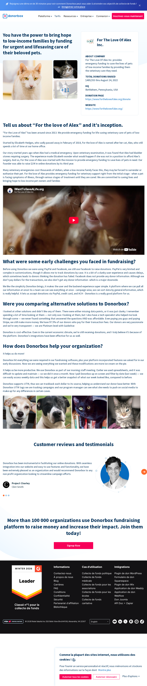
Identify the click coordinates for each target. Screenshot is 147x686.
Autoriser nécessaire (106, 677)
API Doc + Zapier (123, 603)
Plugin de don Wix (124, 584)
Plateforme (44, 16)
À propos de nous (63, 577)
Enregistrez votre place (73, 6)
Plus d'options (130, 676)
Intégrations (122, 566)
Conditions (59, 592)
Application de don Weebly (129, 588)
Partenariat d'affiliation (66, 603)
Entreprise (86, 16)
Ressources (70, 16)
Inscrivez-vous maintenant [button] (128, 16)
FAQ (56, 588)
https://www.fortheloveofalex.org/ (104, 108)
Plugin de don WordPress (128, 573)
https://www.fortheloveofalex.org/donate (107, 99)
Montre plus (104, 670)
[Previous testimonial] (144, 472)
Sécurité (58, 599)
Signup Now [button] (73, 545)
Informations (62, 566)
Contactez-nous (62, 573)
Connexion (102, 16)
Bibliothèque (60, 606)
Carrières (59, 584)
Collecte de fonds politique (97, 573)
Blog (56, 580)
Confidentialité (62, 595)
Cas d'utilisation (92, 566)
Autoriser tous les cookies (75, 677)
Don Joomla (121, 599)
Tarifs (57, 16)
